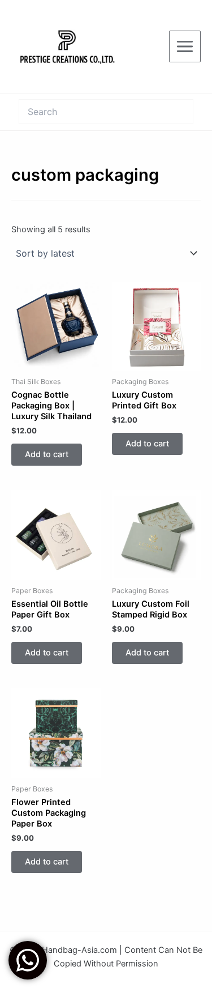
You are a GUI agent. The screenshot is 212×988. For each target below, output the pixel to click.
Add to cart (46, 454)
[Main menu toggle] (185, 46)
